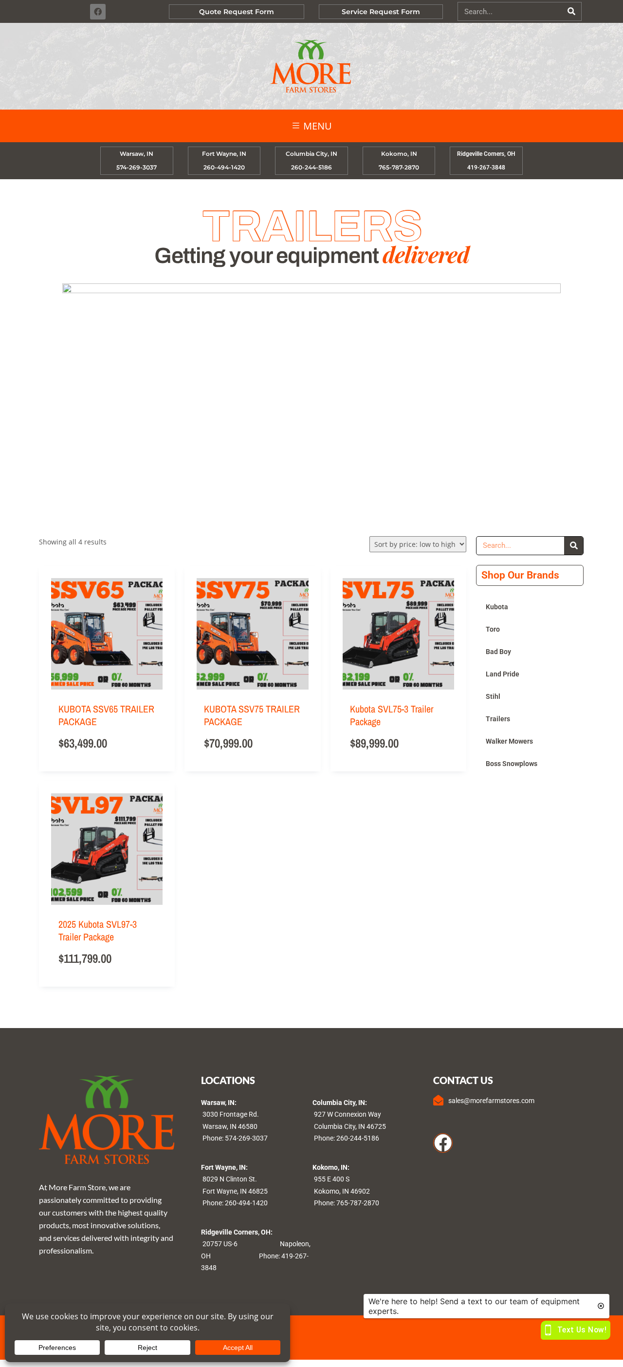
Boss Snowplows (511, 764)
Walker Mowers (509, 741)
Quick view (155, 619)
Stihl (493, 696)
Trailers (498, 719)
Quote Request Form (236, 11)
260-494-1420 (246, 1203)
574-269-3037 (246, 1138)
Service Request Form (381, 11)
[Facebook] (98, 11)
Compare (155, 658)
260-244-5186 (357, 1138)
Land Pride (502, 674)
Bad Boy (498, 651)
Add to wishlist (155, 639)
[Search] (571, 11)
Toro (493, 629)
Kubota (497, 607)
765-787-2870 (357, 1203)
